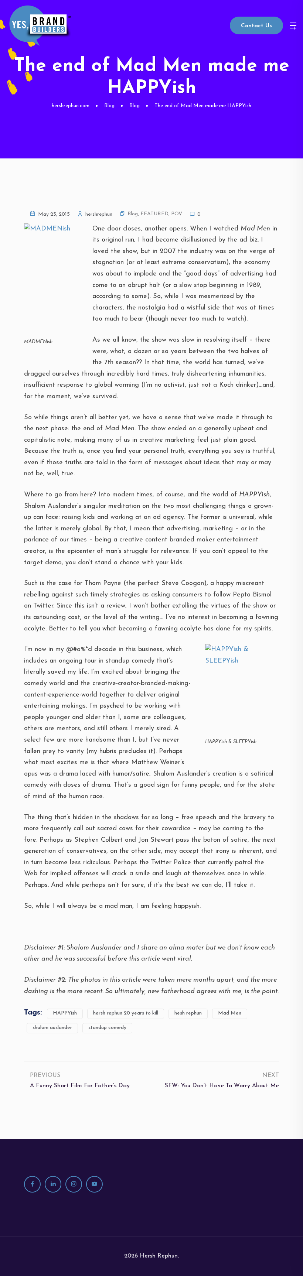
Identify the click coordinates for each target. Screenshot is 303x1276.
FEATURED (154, 214)
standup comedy (107, 1027)
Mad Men (229, 1013)
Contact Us (256, 26)
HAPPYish (65, 1013)
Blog (132, 214)
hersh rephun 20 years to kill (125, 1013)
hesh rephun (188, 1013)
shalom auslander (52, 1027)
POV (176, 214)
